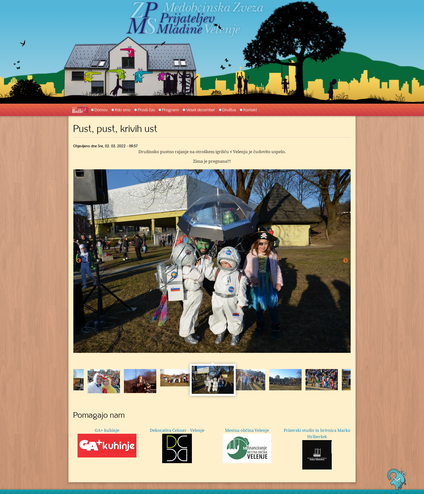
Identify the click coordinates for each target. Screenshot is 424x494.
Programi (170, 109)
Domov (101, 109)
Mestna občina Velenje (247, 430)
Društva (229, 109)
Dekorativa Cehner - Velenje (177, 430)
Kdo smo (123, 109)
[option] (212, 261)
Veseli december (200, 109)
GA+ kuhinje (107, 430)
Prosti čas (146, 109)
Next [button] (345, 261)
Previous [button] (78, 261)
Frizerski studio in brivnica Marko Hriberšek (317, 434)
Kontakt (250, 109)
